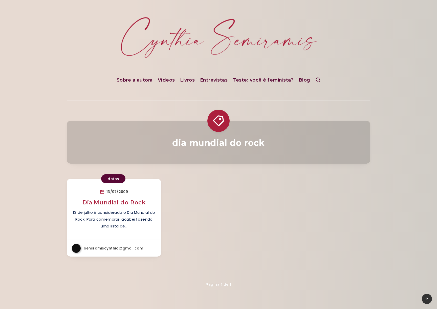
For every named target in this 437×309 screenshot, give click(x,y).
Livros (187, 80)
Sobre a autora (135, 80)
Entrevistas (214, 80)
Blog (304, 80)
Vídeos (166, 80)
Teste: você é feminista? (263, 80)
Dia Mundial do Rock (113, 202)
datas (113, 178)
